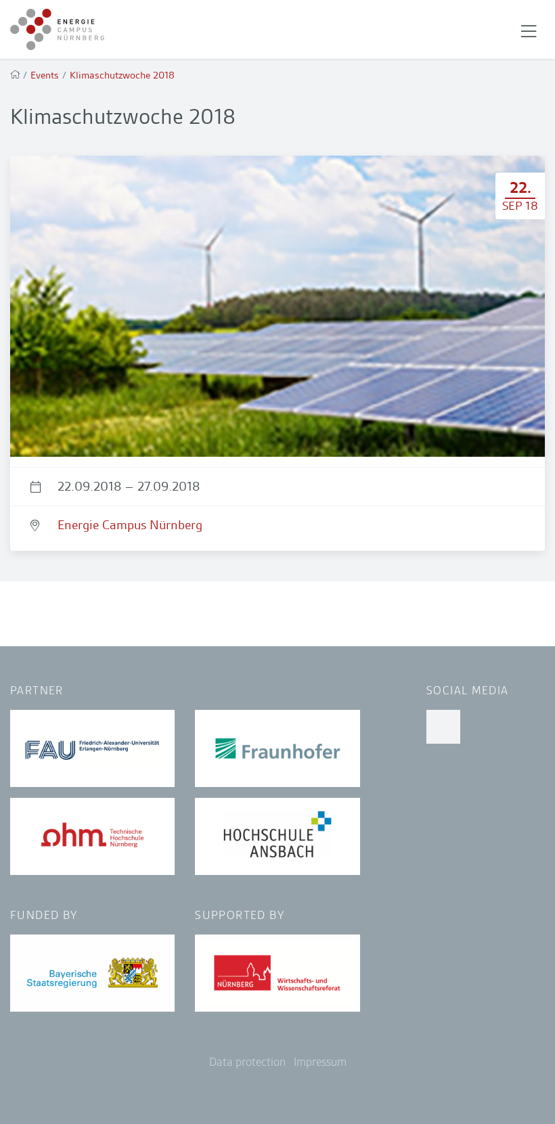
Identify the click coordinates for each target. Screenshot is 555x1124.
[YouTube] (443, 727)
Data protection (247, 1062)
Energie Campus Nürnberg (130, 524)
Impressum (320, 1062)
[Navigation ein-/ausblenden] (528, 30)
